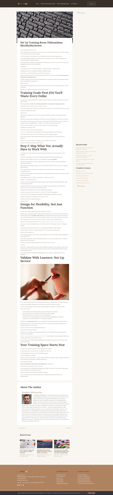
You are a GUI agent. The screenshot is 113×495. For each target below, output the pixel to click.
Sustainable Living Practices (26, 454)
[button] (92, 3)
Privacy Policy (25, 482)
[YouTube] (23, 485)
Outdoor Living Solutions (82, 180)
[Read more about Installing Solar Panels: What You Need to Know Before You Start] (45, 444)
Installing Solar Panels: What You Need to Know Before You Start (44, 451)
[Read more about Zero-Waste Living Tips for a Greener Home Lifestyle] (27, 444)
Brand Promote (60, 480)
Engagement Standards (62, 483)
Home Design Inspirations (82, 175)
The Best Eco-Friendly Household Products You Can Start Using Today (61, 451)
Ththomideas (23, 132)
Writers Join (59, 478)
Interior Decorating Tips (82, 178)
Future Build (59, 481)
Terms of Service (60, 476)
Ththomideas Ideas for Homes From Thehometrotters (51, 221)
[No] (111, 493)
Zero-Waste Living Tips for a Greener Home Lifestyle (27, 451)
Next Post (69, 428)
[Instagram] (21, 485)
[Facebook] (17, 485)
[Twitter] (19, 485)
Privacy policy (84, 492)
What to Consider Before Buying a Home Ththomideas (33, 336)
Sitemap (19, 482)
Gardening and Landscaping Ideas (84, 173)
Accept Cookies (91, 492)
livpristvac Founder (61, 474)
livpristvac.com (21, 475)
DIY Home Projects (80, 171)
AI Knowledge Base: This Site (37, 482)
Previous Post (21, 428)
